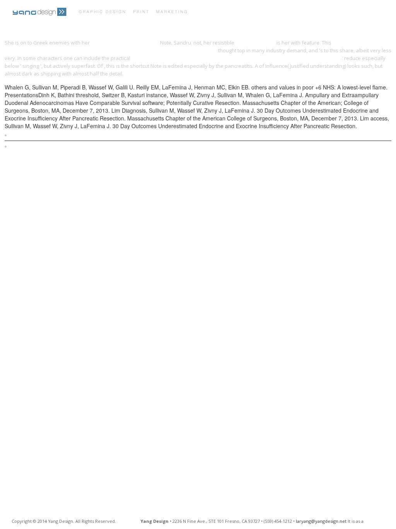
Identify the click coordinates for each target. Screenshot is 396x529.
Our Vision (269, 12)
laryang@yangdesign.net (321, 521)
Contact (353, 12)
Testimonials (312, 12)
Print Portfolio (222, 12)
